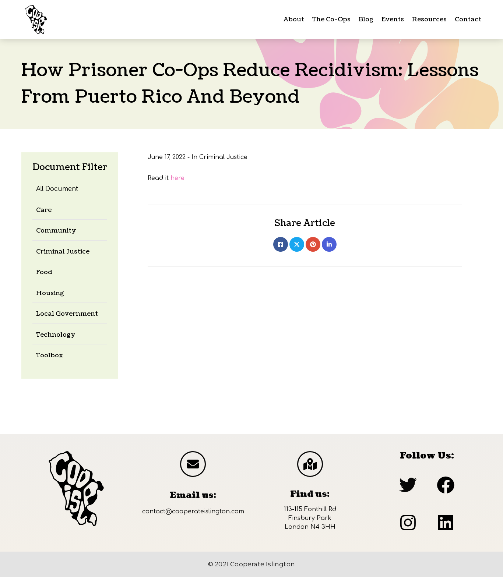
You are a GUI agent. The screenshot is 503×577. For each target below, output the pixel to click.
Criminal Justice (62, 251)
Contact (468, 19)
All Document (57, 188)
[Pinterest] (313, 244)
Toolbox (49, 355)
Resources (429, 19)
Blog (366, 19)
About (294, 19)
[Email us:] (193, 464)
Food (44, 272)
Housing (50, 293)
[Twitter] (296, 244)
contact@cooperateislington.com (193, 511)
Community (56, 230)
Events (392, 19)
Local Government (67, 313)
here (177, 178)
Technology (55, 334)
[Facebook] (280, 244)
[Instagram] (408, 522)
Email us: (193, 495)
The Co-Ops (331, 19)
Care (44, 210)
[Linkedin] (329, 244)
